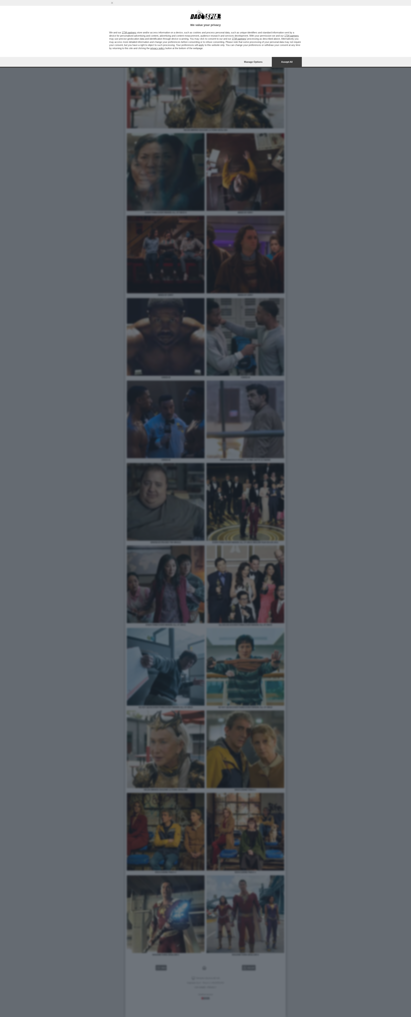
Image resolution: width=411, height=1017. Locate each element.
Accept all (287, 61)
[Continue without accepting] (112, 3)
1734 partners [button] (129, 32)
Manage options (253, 61)
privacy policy (157, 48)
